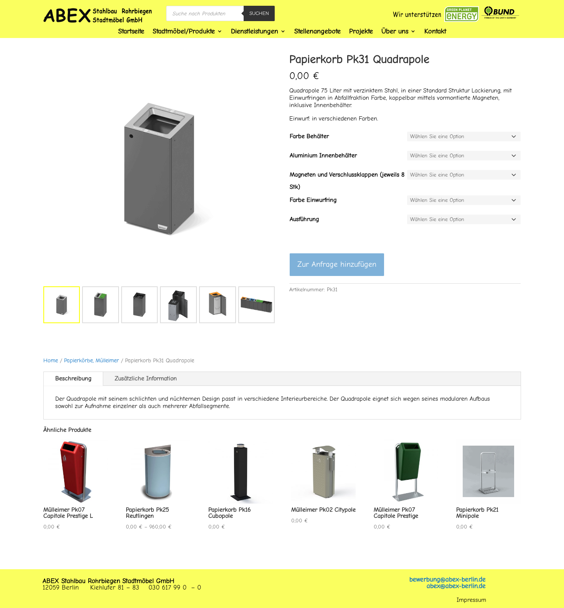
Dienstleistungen (254, 31)
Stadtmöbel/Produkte (184, 31)
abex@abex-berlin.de (456, 586)
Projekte (361, 31)
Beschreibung (73, 378)
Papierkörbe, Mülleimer (91, 360)
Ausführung (304, 219)
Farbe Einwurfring (313, 200)
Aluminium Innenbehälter (323, 155)
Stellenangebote (317, 31)
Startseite (131, 31)
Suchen (259, 13)
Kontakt (435, 31)
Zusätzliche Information (146, 378)
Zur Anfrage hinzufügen (336, 264)
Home (50, 360)
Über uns (394, 31)
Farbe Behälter (309, 136)
